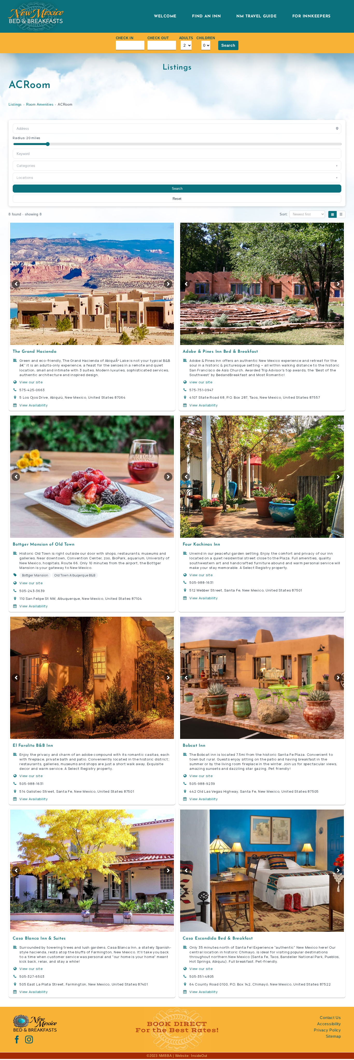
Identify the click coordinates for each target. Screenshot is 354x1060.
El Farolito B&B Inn (33, 746)
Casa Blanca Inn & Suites (39, 938)
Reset (177, 199)
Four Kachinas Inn (201, 544)
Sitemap (333, 1036)
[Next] (168, 284)
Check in (124, 38)
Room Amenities (40, 104)
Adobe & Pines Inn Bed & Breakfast (220, 352)
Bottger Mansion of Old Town (43, 544)
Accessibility (329, 1024)
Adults (186, 38)
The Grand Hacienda (35, 352)
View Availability (33, 405)
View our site (31, 382)
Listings (15, 104)
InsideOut (199, 1056)
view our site (201, 382)
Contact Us (330, 1017)
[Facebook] (17, 1039)
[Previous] (16, 284)
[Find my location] (337, 128)
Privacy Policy (327, 1030)
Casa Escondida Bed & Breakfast (218, 938)
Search (228, 45)
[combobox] (177, 154)
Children (205, 38)
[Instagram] (29, 1039)
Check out (158, 38)
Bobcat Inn (194, 746)
